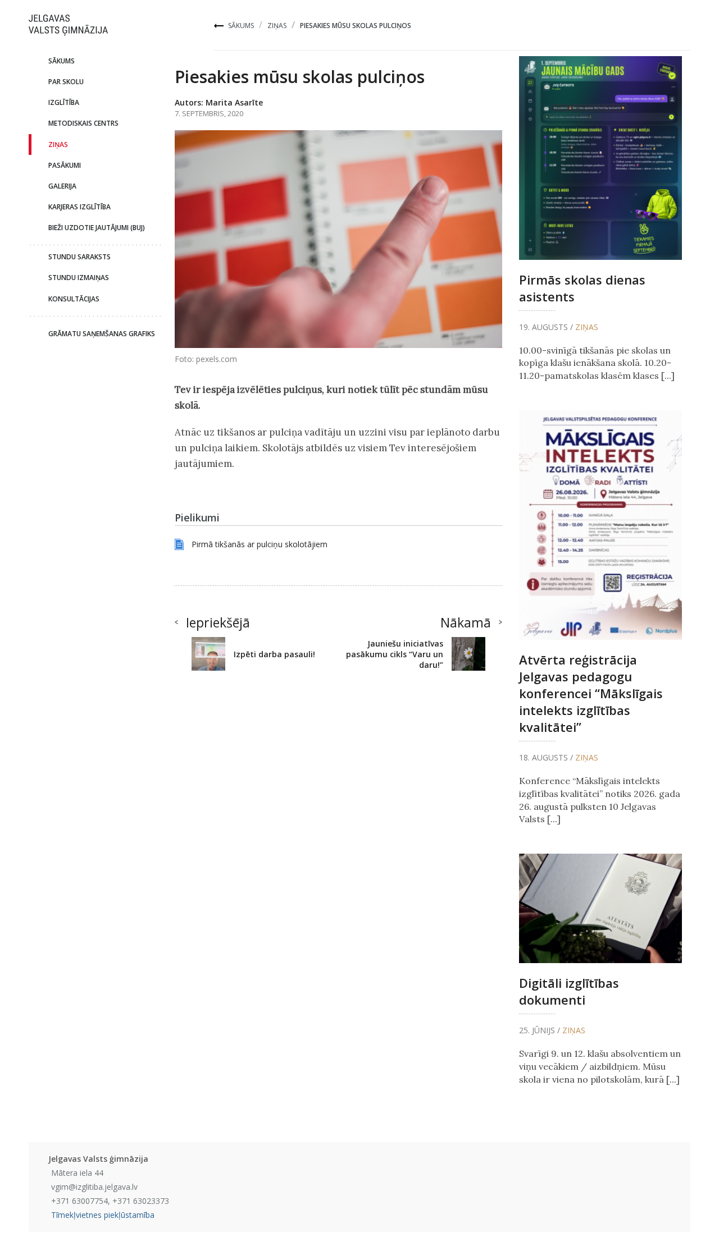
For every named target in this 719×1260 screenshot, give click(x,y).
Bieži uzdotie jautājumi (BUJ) (96, 227)
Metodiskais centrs (83, 123)
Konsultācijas (73, 299)
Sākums (241, 25)
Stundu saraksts (79, 257)
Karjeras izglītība (79, 207)
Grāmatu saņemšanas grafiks (101, 333)
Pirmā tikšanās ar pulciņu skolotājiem (259, 544)
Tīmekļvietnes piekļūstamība (102, 1214)
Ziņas (276, 25)
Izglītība (63, 102)
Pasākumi (64, 165)
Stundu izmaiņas (78, 277)
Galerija (62, 186)
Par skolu (66, 81)
